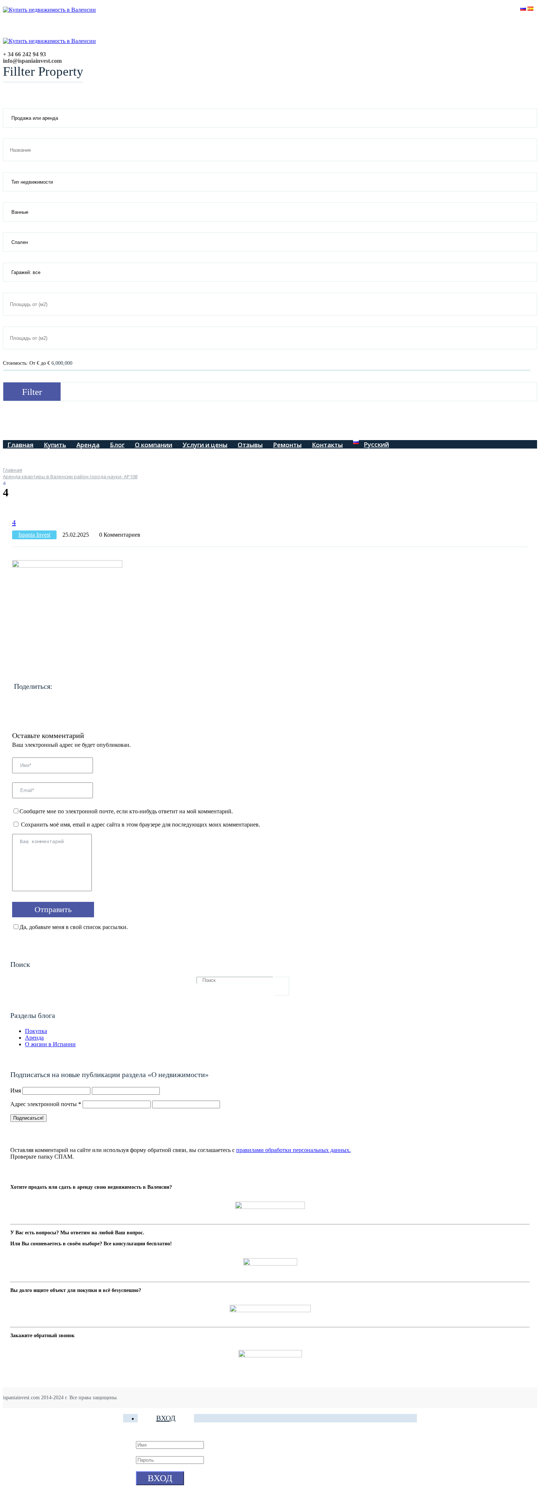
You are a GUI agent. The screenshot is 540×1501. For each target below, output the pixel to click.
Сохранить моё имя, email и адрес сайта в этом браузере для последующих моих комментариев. (140, 824)
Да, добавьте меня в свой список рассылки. (73, 927)
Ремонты (287, 444)
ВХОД (160, 1478)
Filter (32, 392)
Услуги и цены (205, 444)
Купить (55, 444)
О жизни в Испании (50, 1044)
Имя (15, 1090)
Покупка (36, 1031)
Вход (166, 1418)
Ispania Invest (34, 535)
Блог (117, 444)
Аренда (88, 444)
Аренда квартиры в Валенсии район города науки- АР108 (70, 476)
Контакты (327, 444)
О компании (153, 444)
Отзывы (250, 444)
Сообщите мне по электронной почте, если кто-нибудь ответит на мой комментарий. (126, 811)
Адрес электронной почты (45, 1104)
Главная (20, 444)
